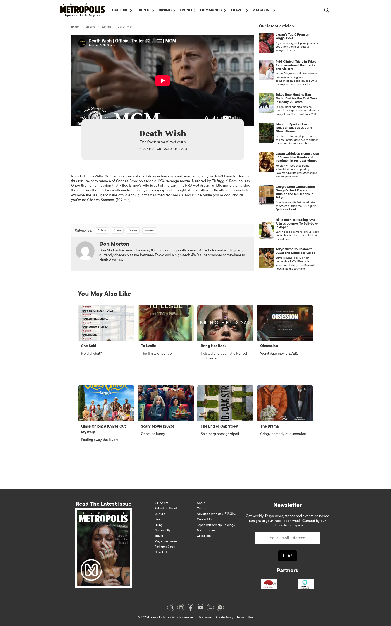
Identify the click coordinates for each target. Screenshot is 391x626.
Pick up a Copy (165, 546)
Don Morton (152, 149)
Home (75, 27)
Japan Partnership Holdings (216, 525)
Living (186, 10)
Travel (237, 10)
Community (211, 10)
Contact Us (204, 519)
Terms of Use (245, 617)
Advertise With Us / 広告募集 (216, 513)
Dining (165, 10)
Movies (90, 27)
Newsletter (162, 552)
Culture (120, 10)
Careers (202, 508)
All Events (161, 503)
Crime (117, 230)
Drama (133, 230)
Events (143, 10)
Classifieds (204, 535)
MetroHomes (206, 530)
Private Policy (224, 617)
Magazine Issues (166, 541)
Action (106, 27)
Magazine (262, 10)
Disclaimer (205, 617)
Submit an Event (166, 508)
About (201, 503)
